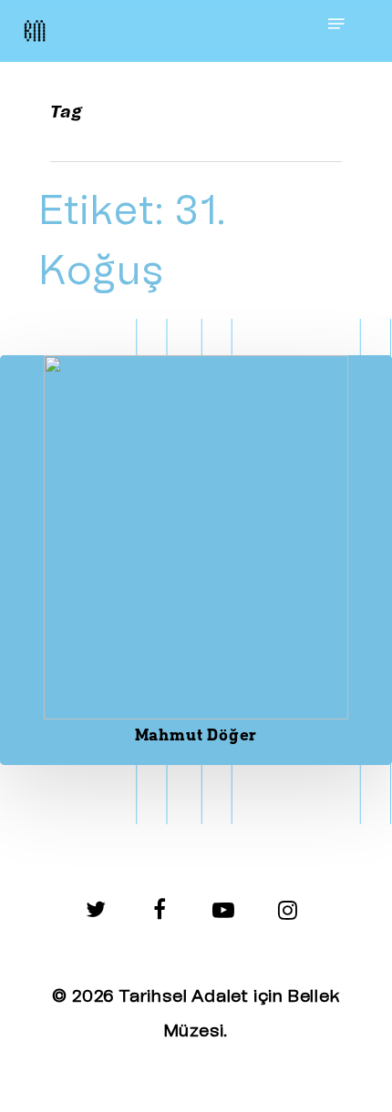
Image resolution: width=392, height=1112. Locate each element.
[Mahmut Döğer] (196, 560)
